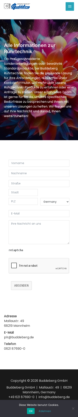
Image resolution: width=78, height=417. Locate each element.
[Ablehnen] (73, 408)
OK (31, 411)
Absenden (21, 285)
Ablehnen (45, 411)
